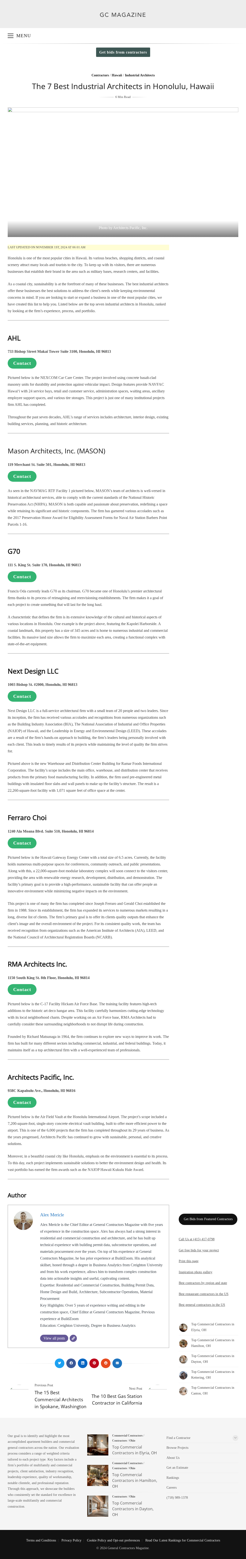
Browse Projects (177, 1447)
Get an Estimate (177, 1467)
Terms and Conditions (41, 1540)
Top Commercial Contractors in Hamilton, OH (97, 1475)
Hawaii (117, 75)
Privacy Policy (71, 1540)
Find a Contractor (178, 1438)
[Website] (73, 1338)
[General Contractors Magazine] (123, 21)
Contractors (100, 75)
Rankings (172, 1478)
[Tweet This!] (59, 1363)
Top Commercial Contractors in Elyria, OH (97, 1444)
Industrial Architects (140, 75)
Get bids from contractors (123, 52)
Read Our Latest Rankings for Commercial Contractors (182, 1540)
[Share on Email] (117, 1363)
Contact (22, 363)
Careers (171, 1487)
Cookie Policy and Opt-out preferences (113, 1540)
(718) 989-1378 (177, 1497)
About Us (172, 1458)
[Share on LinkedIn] (82, 1363)
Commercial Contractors (127, 1435)
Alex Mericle (52, 1214)
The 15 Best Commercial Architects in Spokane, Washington (60, 1399)
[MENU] (10, 35)
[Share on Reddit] (106, 1363)
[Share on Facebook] (71, 1363)
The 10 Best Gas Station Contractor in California (117, 1399)
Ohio (132, 1440)
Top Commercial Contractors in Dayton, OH (97, 1506)
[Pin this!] (94, 1363)
